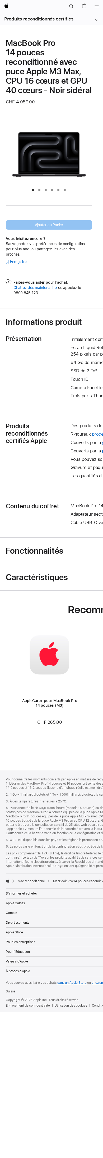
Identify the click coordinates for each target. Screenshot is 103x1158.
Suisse (10, 991)
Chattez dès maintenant (35, 287)
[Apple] (8, 880)
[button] (71, 6)
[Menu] (96, 6)
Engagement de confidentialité (28, 1005)
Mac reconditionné (31, 881)
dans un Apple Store (72, 983)
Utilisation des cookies (70, 1005)
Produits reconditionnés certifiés (38, 19)
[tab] (33, 190)
